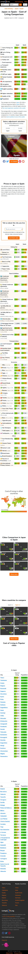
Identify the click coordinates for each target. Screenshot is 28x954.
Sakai (2, 710)
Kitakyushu (3, 721)
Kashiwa (3, 748)
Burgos (2, 850)
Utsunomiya (4, 751)
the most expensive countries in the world (14, 108)
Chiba (2, 716)
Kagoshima (3, 743)
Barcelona (3, 792)
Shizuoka (3, 718)
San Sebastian (4, 830)
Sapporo (3, 691)
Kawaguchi (3, 737)
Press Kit (4, 940)
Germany (17, 898)
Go (20, 4)
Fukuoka (2, 702)
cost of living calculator (9, 916)
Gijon (2, 842)
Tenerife (3, 797)
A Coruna (3, 832)
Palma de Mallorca (6, 808)
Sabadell (3, 845)
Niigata (2, 754)
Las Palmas (3, 819)
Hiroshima (3, 694)
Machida (2, 740)
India (16, 890)
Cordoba (3, 824)
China (16, 888)
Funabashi (3, 726)
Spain (21, 8)
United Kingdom (19, 900)
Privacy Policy (18, 953)
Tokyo (2, 678)
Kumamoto (3, 735)
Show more (14, 574)
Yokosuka (3, 732)
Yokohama (3, 680)
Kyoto (2, 697)
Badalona (3, 848)
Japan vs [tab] (10, 605)
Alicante (2, 813)
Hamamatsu (4, 756)
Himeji (2, 745)
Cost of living (19, 2)
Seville (2, 802)
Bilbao (2, 811)
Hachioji (2, 713)
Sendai (2, 729)
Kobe (2, 699)
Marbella (3, 869)
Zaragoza (3, 800)
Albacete (3, 871)
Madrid (2, 789)
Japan (16, 8)
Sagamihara (4, 707)
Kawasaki (3, 688)
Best (25, 2)
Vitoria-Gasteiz (5, 821)
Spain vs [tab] (17, 605)
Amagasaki (3, 724)
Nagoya (2, 686)
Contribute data (14, 238)
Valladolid (3, 816)
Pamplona (3, 853)
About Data (9, 953)
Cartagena (3, 859)
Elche (2, 861)
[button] (4, 161)
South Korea (18, 893)
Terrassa (3, 835)
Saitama (2, 705)
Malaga (2, 805)
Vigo (1, 827)
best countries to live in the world (15, 117)
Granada (3, 856)
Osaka (2, 683)
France (17, 903)
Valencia (3, 794)
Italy (16, 905)
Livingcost (21, 18)
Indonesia (18, 895)
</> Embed (13, 161)
